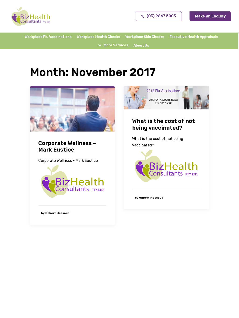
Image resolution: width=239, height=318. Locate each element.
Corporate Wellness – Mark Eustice (67, 146)
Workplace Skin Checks (144, 37)
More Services (116, 45)
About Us (141, 45)
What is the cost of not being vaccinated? (163, 124)
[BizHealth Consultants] (30, 16)
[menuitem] (49, 37)
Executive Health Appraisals (193, 37)
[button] (72, 109)
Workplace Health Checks (98, 37)
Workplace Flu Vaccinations (48, 37)
